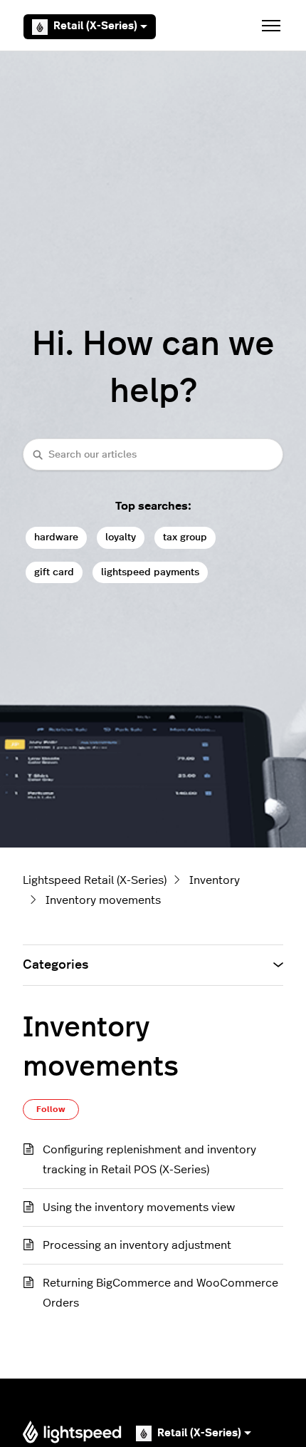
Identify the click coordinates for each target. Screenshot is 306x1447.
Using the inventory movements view (139, 1207)
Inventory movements (103, 900)
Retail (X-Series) (95, 26)
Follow (50, 1109)
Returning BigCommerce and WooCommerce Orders (160, 1293)
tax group (185, 537)
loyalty (120, 537)
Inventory (214, 880)
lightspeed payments (150, 572)
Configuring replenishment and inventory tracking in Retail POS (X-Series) (149, 1159)
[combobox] (153, 454)
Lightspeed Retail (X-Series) (95, 880)
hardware (56, 537)
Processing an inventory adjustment (137, 1245)
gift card (54, 572)
